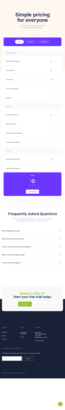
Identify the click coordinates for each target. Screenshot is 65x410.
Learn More (40, 304)
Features (4, 332)
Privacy (22, 337)
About (4, 336)
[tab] (19, 42)
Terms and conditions (23, 332)
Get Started (32, 191)
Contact (4, 339)
